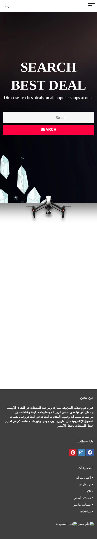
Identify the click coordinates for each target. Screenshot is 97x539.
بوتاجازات (85, 484)
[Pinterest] (72, 452)
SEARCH (48, 129)
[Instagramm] (81, 452)
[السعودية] (66, 523)
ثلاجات (87, 491)
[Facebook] (90, 452)
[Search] (7, 6)
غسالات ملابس (82, 504)
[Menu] (91, 6)
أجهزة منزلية (83, 477)
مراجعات (85, 511)
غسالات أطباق (82, 498)
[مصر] (85, 523)
